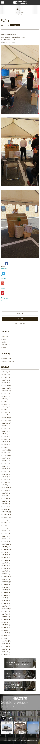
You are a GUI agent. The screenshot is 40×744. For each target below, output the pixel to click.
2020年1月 (5, 541)
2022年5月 (5, 469)
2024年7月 (5, 399)
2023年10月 (5, 423)
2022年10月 (5, 455)
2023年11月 (5, 420)
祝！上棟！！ (6, 345)
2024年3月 (5, 409)
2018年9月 (5, 584)
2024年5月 (5, 404)
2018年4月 (5, 598)
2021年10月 (5, 488)
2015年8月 (5, 646)
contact (22, 707)
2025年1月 (5, 383)
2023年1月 (5, 447)
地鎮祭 (4, 339)
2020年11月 (5, 514)
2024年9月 (5, 393)
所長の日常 (5, 358)
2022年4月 (5, 471)
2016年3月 (5, 630)
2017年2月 (5, 614)
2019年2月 (5, 571)
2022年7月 (5, 463)
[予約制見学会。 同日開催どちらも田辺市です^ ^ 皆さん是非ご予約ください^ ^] (7, 727)
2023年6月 (5, 434)
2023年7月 (5, 431)
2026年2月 (5, 372)
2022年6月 (5, 466)
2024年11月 (5, 388)
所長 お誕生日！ (20, 324)
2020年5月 (5, 531)
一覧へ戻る (20, 319)
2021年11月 (5, 485)
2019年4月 (5, 566)
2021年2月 (5, 506)
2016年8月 (5, 619)
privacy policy (5, 707)
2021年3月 (5, 504)
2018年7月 (5, 590)
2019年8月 (5, 555)
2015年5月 (5, 649)
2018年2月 (5, 603)
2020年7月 (5, 525)
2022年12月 (5, 450)
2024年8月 (5, 396)
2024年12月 (5, 385)
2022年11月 (5, 453)
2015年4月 (5, 652)
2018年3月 (5, 601)
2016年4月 (5, 627)
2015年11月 (5, 638)
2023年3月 (5, 442)
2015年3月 (5, 654)
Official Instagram (8, 712)
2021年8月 (5, 493)
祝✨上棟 (5, 337)
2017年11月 (5, 611)
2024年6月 (5, 401)
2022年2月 (5, 477)
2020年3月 (5, 536)
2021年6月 (5, 498)
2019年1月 (5, 574)
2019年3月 (5, 568)
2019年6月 (5, 560)
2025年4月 (5, 380)
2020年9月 (5, 520)
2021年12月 (5, 482)
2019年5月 (5, 563)
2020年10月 (5, 517)
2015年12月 (5, 635)
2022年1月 (5, 479)
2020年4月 (5, 533)
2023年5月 (5, 436)
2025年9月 (5, 377)
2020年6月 (5, 528)
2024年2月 (5, 412)
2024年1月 (5, 415)
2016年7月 (5, 622)
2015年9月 (5, 644)
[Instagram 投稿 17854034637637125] (33, 727)
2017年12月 (5, 609)
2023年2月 (5, 444)
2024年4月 (5, 407)
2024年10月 (5, 391)
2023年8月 (5, 428)
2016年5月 (5, 625)
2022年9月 (5, 458)
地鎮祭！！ (20, 313)
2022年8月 (5, 461)
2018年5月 (5, 595)
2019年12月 (5, 544)
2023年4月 (5, 439)
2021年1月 (5, 509)
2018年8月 (5, 587)
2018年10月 (5, 582)
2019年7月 (5, 557)
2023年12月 (5, 418)
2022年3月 (5, 474)
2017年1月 (5, 617)
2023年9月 (5, 426)
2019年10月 (5, 549)
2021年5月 (5, 501)
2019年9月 (5, 552)
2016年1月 (5, 633)
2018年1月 (5, 606)
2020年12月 (5, 512)
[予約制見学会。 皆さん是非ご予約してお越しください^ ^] (20, 727)
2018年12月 (5, 576)
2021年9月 (5, 490)
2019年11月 (5, 547)
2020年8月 (5, 522)
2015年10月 (5, 641)
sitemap (15, 707)
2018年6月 (5, 592)
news (29, 707)
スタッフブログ (6, 361)
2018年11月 (5, 579)
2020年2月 (5, 539)
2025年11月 (5, 375)
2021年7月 (5, 496)
